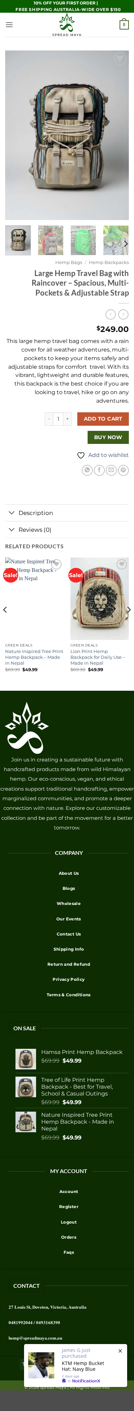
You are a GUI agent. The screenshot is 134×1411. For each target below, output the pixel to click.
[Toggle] (11, 513)
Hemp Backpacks (109, 262)
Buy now (108, 437)
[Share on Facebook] (99, 470)
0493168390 (48, 1322)
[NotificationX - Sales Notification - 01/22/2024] (75, 1365)
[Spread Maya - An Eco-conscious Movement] (67, 25)
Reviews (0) (35, 529)
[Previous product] (123, 314)
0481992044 (21, 1322)
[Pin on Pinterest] (123, 470)
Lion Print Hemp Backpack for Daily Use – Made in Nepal (97, 657)
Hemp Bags (68, 262)
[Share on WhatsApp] (87, 470)
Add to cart (103, 418)
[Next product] (110, 314)
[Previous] (5, 623)
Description (36, 512)
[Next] (125, 243)
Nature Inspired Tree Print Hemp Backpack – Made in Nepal (34, 657)
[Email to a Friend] (111, 470)
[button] (9, 24)
